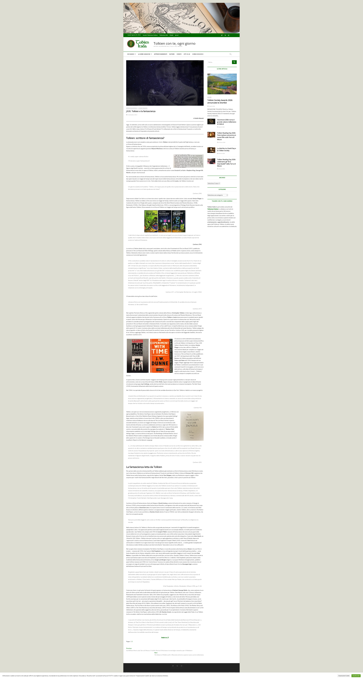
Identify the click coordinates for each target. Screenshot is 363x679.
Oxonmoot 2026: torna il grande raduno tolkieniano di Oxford (226, 122)
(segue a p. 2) (165, 637)
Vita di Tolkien (142, 108)
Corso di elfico (197, 54)
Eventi (179, 54)
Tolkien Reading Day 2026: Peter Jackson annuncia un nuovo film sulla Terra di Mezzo (226, 136)
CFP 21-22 (187, 54)
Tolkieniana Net (163, 35)
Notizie (172, 54)
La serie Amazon (144, 54)
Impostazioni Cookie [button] (343, 675)
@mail (176, 35)
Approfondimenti (160, 54)
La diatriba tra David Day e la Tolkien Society (226, 149)
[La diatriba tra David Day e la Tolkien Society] (211, 150)
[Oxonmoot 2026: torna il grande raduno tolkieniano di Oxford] (211, 121)
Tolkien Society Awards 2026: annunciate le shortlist (220, 101)
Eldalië (171, 35)
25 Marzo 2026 (221, 142)
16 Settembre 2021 (132, 114)
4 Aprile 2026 (221, 127)
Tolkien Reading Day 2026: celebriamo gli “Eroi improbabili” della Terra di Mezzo (226, 162)
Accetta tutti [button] (356, 675)
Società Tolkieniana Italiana (150, 35)
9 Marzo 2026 (221, 153)
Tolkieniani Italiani (212, 209)
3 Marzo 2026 (221, 168)
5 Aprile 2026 (211, 106)
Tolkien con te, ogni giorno (174, 43)
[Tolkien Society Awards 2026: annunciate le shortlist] (222, 84)
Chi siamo (130, 54)
